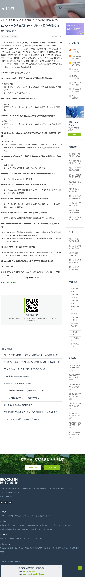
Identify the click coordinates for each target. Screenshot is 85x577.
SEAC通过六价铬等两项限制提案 (17, 376)
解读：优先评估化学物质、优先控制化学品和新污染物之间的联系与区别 (75, 162)
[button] (80, 33)
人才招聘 (41, 516)
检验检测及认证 (75, 345)
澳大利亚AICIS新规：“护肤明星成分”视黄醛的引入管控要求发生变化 (76, 97)
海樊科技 (3, 561)
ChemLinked (4, 548)
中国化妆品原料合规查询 (59, 548)
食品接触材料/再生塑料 (75, 325)
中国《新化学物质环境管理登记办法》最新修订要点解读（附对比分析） (76, 57)
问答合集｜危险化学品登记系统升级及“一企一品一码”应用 (75, 190)
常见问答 (18, 539)
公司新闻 (34, 516)
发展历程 (18, 516)
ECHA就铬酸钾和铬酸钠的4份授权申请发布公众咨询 (24, 391)
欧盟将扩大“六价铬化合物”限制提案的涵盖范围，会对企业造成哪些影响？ (33, 362)
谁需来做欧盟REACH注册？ (73, 254)
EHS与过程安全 (75, 339)
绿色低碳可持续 (75, 333)
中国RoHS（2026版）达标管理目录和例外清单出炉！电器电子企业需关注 (76, 51)
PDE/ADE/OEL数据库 (42, 548)
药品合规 (74, 313)
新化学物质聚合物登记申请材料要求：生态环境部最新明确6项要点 (75, 376)
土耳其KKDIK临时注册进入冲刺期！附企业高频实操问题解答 (75, 386)
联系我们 (49, 516)
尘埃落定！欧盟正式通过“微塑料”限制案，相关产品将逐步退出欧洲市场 (75, 204)
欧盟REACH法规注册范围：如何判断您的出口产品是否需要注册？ (75, 218)
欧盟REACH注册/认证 (9, 36)
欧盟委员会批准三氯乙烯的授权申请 (18, 405)
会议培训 (26, 539)
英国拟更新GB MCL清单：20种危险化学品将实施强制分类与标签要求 (75, 414)
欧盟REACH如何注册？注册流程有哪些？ (75, 247)
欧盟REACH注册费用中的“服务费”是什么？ (75, 261)
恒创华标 (18, 561)
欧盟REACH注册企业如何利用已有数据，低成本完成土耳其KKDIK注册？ (76, 84)
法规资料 (11, 539)
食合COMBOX (74, 548)
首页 (2, 20)
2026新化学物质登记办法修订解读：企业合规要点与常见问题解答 (76, 64)
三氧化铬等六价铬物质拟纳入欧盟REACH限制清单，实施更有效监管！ (31, 412)
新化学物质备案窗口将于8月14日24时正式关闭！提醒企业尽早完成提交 (75, 424)
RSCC (2, 552)
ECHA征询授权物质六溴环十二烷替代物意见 (21, 398)
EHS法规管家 (29, 548)
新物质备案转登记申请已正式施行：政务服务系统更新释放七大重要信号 (75, 395)
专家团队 (11, 516)
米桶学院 (39, 539)
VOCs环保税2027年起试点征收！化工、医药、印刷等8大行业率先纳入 (75, 405)
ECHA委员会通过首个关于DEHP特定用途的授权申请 (24, 369)
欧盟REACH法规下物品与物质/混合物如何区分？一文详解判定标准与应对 (75, 197)
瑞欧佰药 (11, 561)
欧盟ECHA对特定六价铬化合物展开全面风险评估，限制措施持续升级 (31, 355)
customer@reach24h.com (33, 574)
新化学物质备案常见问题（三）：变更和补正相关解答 (75, 183)
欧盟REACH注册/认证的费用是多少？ (74, 240)
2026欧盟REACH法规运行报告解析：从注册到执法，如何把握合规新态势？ (76, 71)
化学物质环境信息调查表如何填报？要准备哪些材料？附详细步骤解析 (75, 211)
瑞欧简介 (3, 516)
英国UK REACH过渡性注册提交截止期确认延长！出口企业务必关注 (76, 77)
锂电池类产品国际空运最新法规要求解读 (75, 155)
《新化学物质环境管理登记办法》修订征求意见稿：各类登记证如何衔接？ (76, 90)
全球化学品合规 (75, 290)
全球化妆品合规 (75, 302)
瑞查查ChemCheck (16, 548)
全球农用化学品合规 (75, 296)
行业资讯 (9, 20)
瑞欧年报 (26, 516)
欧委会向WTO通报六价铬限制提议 (17, 383)
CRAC (33, 539)
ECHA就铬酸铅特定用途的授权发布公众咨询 (21, 419)
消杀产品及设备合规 (75, 318)
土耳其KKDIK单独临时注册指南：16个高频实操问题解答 (75, 367)
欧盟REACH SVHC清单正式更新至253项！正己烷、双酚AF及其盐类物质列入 (75, 169)
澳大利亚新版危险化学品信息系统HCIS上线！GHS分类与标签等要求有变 (75, 434)
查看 (74, 134)
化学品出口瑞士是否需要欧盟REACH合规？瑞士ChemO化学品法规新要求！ (75, 176)
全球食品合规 (75, 308)
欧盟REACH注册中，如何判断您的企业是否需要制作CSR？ (75, 268)
